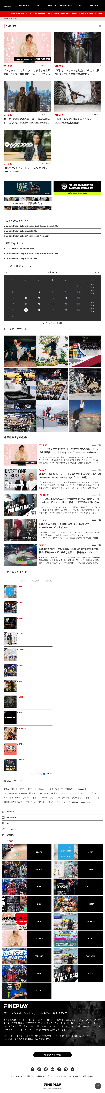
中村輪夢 (69, 789)
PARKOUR (76, 14)
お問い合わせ (88, 1076)
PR (12, 789)
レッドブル (21, 789)
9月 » (97, 272)
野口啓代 (33, 793)
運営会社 (31, 1076)
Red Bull (20, 802)
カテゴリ (10, 841)
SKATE (12, 14)
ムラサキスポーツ (55, 789)
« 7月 (8, 272)
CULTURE (90, 14)
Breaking (23, 793)
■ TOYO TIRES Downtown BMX (19, 249)
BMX (35, 14)
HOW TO (52, 5)
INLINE (83, 14)
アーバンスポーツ (63, 793)
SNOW (68, 14)
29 (79, 310)
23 (92, 304)
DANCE (24, 14)
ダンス (53, 798)
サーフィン (49, 802)
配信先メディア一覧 (52, 1054)
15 (79, 298)
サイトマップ (74, 1076)
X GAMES (16, 798)
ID (38, 5)
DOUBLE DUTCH (58, 14)
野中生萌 (32, 789)
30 (92, 310)
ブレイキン (31, 802)
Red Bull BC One (46, 793)
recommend (85, 802)
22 (79, 304)
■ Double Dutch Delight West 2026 (20, 231)
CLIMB (30, 14)
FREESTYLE (43, 14)
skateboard (79, 789)
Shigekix (41, 789)
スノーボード (91, 793)
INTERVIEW (24, 5)
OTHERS (98, 14)
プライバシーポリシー (56, 1076)
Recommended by (36, 774)
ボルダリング (64, 798)
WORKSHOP (66, 5)
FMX (50, 14)
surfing (6, 798)
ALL (7, 14)
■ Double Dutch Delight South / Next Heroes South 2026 (31, 226)
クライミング (91, 798)
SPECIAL (94, 5)
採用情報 (41, 1076)
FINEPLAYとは (18, 1076)
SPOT (80, 5)
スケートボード (63, 802)
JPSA (6, 789)
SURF (18, 14)
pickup (75, 802)
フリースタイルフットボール (35, 798)
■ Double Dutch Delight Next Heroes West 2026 (27, 236)
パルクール (78, 793)
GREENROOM (10, 793)
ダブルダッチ (78, 798)
